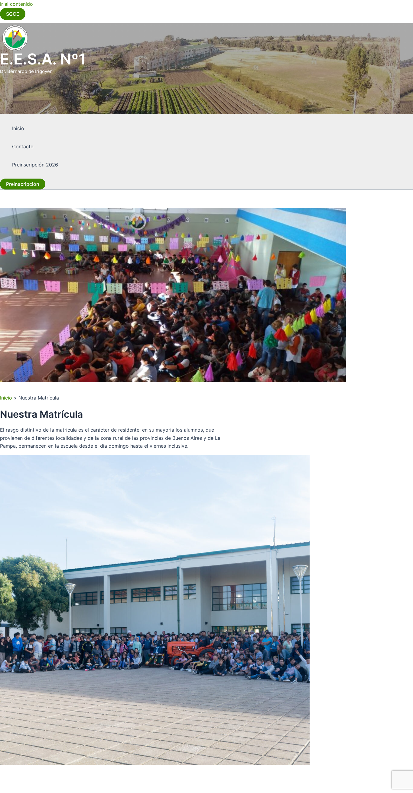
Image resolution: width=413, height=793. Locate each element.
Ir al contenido (16, 4)
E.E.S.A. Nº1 (43, 59)
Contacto (23, 146)
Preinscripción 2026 (35, 165)
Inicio (18, 128)
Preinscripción (22, 184)
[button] (12, 14)
